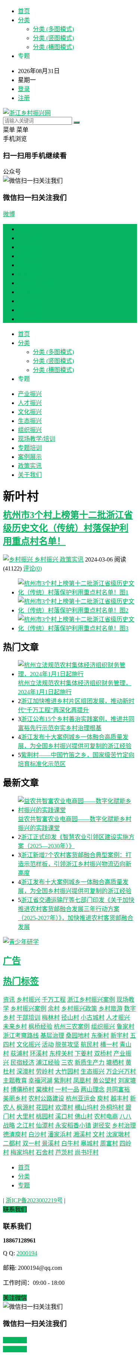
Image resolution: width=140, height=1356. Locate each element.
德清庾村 (15, 1134)
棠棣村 (45, 1089)
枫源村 (25, 1107)
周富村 (109, 1143)
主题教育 (15, 1080)
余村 (54, 1008)
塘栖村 (115, 1062)
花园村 (45, 1107)
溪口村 (64, 1116)
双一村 (31, 1143)
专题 (24, 1185)
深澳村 (25, 1071)
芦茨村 (64, 1152)
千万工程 (54, 999)
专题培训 (30, 292)
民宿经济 (22, 1062)
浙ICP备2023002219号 (34, 1200)
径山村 (70, 1017)
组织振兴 (30, 274)
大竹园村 (67, 1071)
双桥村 (103, 1053)
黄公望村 (104, 1080)
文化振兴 (30, 256)
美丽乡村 (15, 1098)
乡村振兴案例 (28, 1008)
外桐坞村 (112, 1107)
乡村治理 (124, 1125)
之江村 (25, 1125)
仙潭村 (45, 1125)
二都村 (12, 1143)
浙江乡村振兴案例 (91, 999)
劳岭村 (45, 1071)
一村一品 (67, 1089)
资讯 (9, 999)
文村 (99, 1134)
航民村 (90, 1044)
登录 (24, 89)
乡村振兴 (46, 559)
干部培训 (28, 1017)
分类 (24, 20)
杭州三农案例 (72, 1026)
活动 (48, 1044)
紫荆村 (63, 1080)
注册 (24, 98)
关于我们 (30, 319)
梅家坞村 (22, 1152)
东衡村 (100, 1035)
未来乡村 (15, 1026)
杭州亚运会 (81, 1098)
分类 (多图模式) (53, 29)
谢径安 (102, 1125)
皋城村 (90, 1143)
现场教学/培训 (36, 283)
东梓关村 (61, 1053)
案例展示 (30, 301)
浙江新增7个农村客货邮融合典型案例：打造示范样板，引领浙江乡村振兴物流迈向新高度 (74, 864)
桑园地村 (78, 1035)
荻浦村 (19, 1053)
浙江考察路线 (21, 1035)
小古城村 (93, 1017)
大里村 (25, 1116)
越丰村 (119, 1098)
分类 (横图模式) (53, 47)
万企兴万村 (121, 1071)
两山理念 (93, 1089)
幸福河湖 (40, 1080)
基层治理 (52, 1035)
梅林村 (51, 1017)
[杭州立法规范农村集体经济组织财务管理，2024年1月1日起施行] (77, 669)
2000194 (26, 1253)
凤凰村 (82, 1080)
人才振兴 (30, 247)
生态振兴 (30, 265)
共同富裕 (118, 1089)
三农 (67, 1062)
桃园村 (45, 1116)
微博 (9, 214)
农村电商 (106, 1116)
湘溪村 (82, 1134)
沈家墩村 (118, 1134)
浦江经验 (48, 1062)
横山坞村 (87, 1107)
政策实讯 (30, 310)
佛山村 (84, 1116)
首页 (24, 11)
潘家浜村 (60, 1134)
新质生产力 (90, 1062)
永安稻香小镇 (73, 1125)
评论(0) (32, 568)
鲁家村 (125, 1026)
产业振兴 (30, 238)
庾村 (103, 1098)
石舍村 (45, 1152)
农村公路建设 (46, 1098)
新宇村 (119, 1035)
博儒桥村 (22, 1089)
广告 (12, 961)
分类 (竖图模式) (53, 38)
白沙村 (37, 1134)
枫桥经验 (40, 1026)
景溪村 (51, 1143)
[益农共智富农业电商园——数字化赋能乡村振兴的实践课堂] (77, 805)
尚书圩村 (87, 1152)
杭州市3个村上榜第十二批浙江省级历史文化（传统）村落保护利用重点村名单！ (68, 528)
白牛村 (70, 1143)
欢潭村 (64, 1107)
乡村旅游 (110, 1008)
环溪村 (39, 1053)
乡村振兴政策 (79, 1008)
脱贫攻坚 (67, 1044)
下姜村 (84, 1053)
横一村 (109, 1044)
